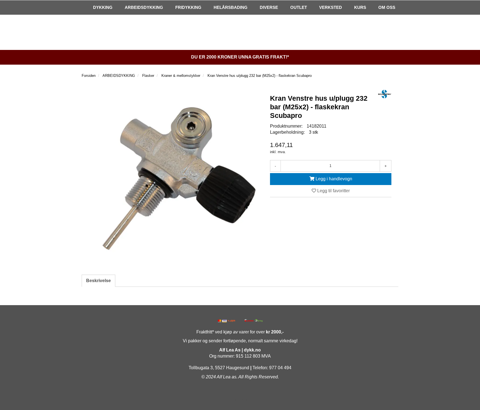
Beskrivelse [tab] (98, 280)
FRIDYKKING (188, 7)
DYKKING (102, 7)
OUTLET (298, 7)
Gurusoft (240, 399)
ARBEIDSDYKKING (144, 7)
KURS (360, 7)
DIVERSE (269, 7)
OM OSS (386, 7)
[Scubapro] (384, 94)
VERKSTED (330, 7)
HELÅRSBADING (231, 7)
